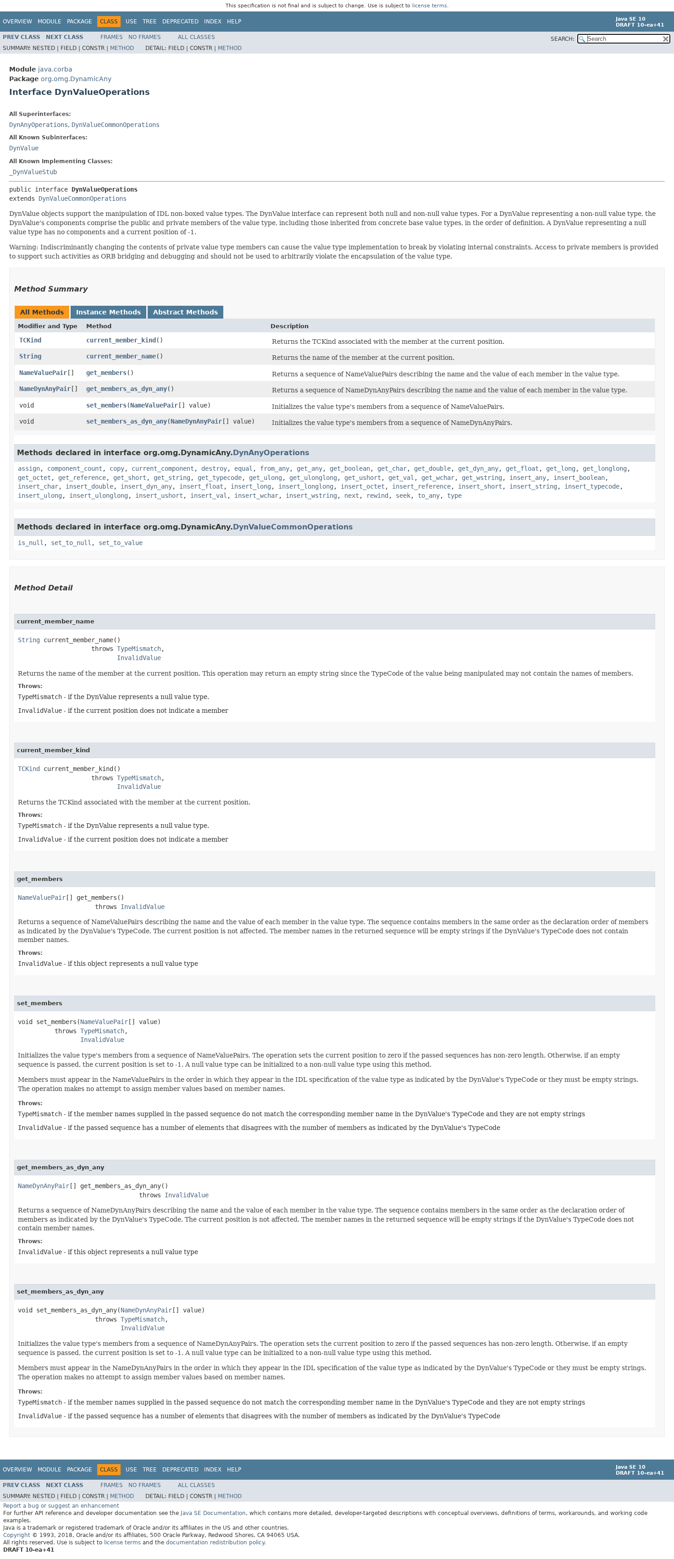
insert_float (201, 486)
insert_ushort (159, 495)
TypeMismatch (139, 648)
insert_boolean (579, 477)
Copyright (16, 1535)
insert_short (480, 486)
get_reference (82, 477)
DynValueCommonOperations (116, 124)
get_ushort (362, 477)
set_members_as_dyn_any (126, 421)
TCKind (30, 340)
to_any (429, 495)
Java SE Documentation (213, 1513)
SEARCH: (563, 39)
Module (49, 21)
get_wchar (437, 477)
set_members (106, 405)
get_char (392, 468)
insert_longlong (305, 486)
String (30, 356)
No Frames (144, 37)
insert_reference (421, 486)
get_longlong (605, 468)
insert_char (38, 486)
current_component (163, 468)
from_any (274, 468)
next (351, 495)
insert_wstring (311, 495)
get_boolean (350, 468)
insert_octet (363, 486)
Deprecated (180, 21)
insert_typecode (591, 486)
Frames (111, 37)
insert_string (533, 486)
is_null (31, 542)
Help (234, 21)
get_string (172, 477)
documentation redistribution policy (215, 1542)
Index (212, 21)
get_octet (34, 477)
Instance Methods (108, 312)
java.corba (55, 69)
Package (79, 21)
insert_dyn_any (146, 486)
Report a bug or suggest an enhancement (61, 1506)
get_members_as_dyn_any (126, 388)
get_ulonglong (313, 477)
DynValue (24, 148)
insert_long (251, 486)
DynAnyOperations (38, 124)
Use (131, 21)
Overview (17, 21)
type (454, 495)
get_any (309, 468)
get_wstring (482, 477)
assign (29, 468)
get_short (129, 477)
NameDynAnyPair (45, 388)
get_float (522, 468)
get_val (401, 477)
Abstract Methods (185, 312)
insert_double (89, 486)
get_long (560, 468)
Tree (150, 21)
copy (117, 468)
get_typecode (220, 477)
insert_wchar (256, 495)
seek (403, 495)
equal (243, 468)
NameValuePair (43, 372)
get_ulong (265, 477)
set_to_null (71, 542)
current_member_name (121, 356)
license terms (429, 6)
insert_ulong (40, 495)
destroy (214, 468)
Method (122, 48)
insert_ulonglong (98, 495)
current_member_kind (121, 340)
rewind (377, 495)
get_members (106, 372)
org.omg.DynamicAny (76, 79)
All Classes (196, 37)
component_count (74, 468)
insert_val (208, 495)
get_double (432, 468)
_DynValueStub (33, 172)
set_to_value (121, 542)
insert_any (527, 477)
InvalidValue (139, 657)
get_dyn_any (478, 468)
